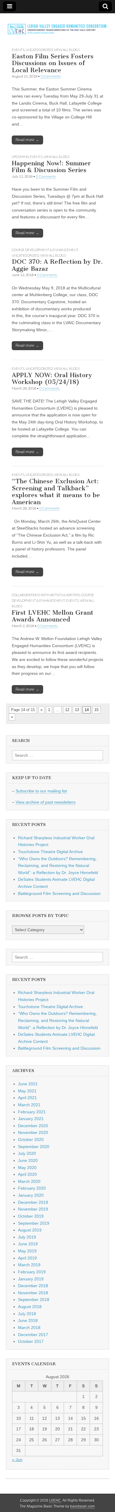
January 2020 (31, 1195)
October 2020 (31, 1139)
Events (18, 50)
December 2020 (33, 1125)
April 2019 (27, 1258)
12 (67, 710)
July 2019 (27, 1237)
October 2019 (31, 1216)
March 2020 (29, 1181)
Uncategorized (39, 50)
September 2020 (33, 1146)
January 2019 (31, 1279)
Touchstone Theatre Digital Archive (50, 851)
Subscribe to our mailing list (41, 791)
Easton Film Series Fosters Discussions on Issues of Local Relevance (52, 63)
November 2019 (33, 1209)
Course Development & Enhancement (45, 250)
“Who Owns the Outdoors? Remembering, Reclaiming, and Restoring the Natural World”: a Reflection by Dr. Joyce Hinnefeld (58, 865)
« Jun (17, 1459)
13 (77, 710)
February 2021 (32, 1111)
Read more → (27, 140)
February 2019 (32, 1271)
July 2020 (27, 1153)
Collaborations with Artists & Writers (46, 595)
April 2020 (27, 1174)
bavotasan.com (82, 1506)
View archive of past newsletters (45, 802)
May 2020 (27, 1167)
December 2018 (33, 1285)
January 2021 (31, 1118)
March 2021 (29, 1104)
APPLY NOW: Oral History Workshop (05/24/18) (52, 378)
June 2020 (28, 1160)
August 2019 (30, 1230)
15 (96, 710)
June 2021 (28, 1083)
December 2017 (33, 1334)
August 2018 (30, 1306)
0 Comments (51, 76)
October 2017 (31, 1341)
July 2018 (27, 1313)
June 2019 (28, 1243)
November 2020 (33, 1132)
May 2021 (27, 1091)
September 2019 (33, 1223)
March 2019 (29, 1264)
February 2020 (32, 1188)
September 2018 (33, 1299)
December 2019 (33, 1202)
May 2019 (27, 1251)
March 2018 (29, 1327)
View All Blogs (67, 50)
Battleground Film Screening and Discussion (59, 893)
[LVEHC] (57, 25)
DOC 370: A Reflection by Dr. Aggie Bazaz (57, 265)
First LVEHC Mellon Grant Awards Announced (52, 616)
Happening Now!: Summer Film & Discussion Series (51, 166)
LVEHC (55, 1500)
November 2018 (33, 1292)
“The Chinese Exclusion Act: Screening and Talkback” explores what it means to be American (56, 491)
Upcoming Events (27, 157)
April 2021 (27, 1097)
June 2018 (28, 1320)
